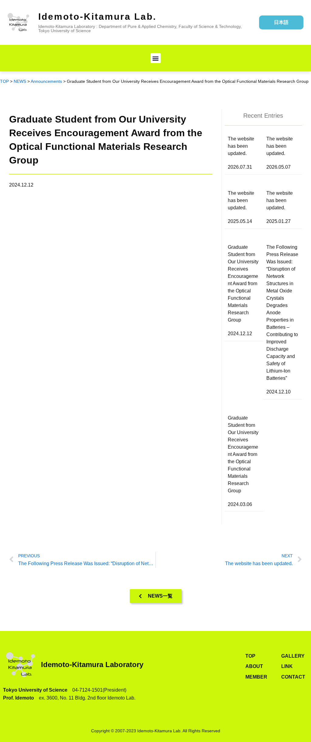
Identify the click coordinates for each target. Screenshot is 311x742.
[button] (156, 58)
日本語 (281, 22)
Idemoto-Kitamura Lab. (97, 17)
